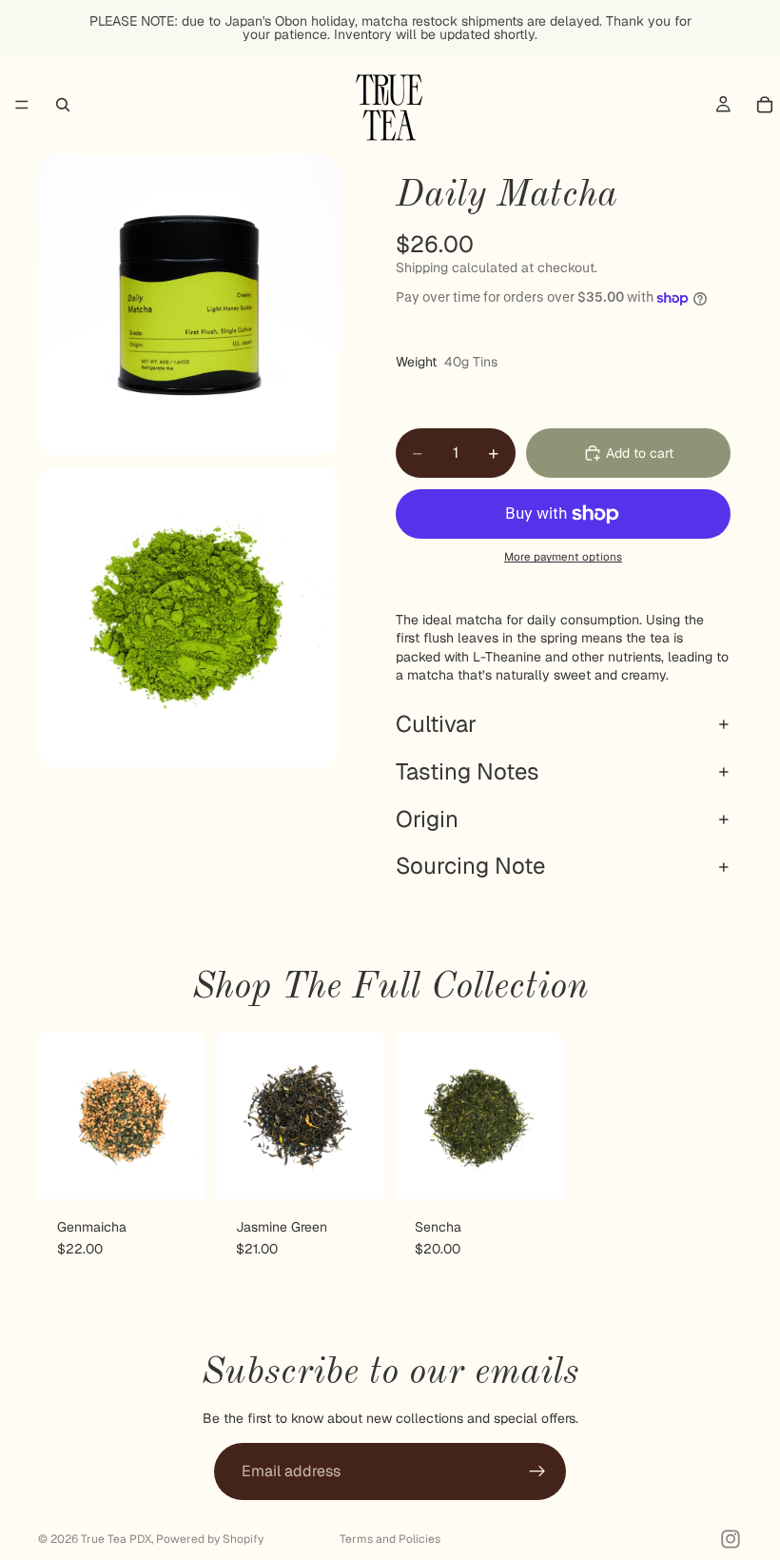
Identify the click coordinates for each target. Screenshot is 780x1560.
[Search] (63, 105)
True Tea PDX (116, 1539)
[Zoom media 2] (188, 616)
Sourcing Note (470, 865)
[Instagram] (730, 1539)
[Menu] (22, 105)
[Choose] (176, 1170)
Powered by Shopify (209, 1539)
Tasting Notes (467, 771)
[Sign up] (537, 1471)
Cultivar (436, 724)
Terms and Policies (390, 1539)
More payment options (563, 556)
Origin (427, 819)
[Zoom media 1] (188, 304)
